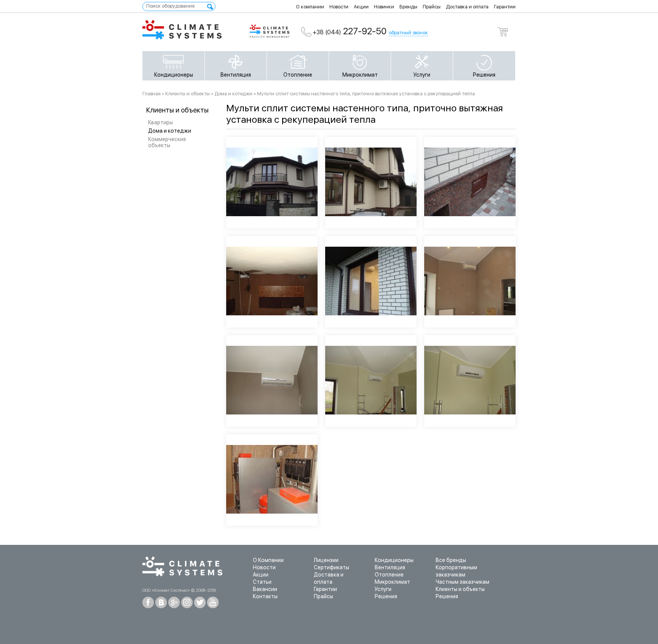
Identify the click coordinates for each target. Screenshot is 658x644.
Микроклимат (360, 75)
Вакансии (265, 589)
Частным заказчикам (462, 582)
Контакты (265, 596)
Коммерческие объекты (167, 142)
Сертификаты (331, 567)
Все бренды (451, 560)
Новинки (384, 7)
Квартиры (160, 122)
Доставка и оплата (467, 7)
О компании (310, 7)
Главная (151, 93)
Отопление (297, 75)
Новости (338, 7)
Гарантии (505, 7)
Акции (361, 7)
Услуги (422, 75)
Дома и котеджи (169, 131)
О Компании (268, 560)
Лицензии (326, 560)
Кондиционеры (173, 75)
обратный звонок (408, 32)
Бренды (408, 7)
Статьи (262, 582)
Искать (210, 7)
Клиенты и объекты (187, 93)
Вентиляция (235, 75)
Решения (484, 75)
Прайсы (432, 7)
